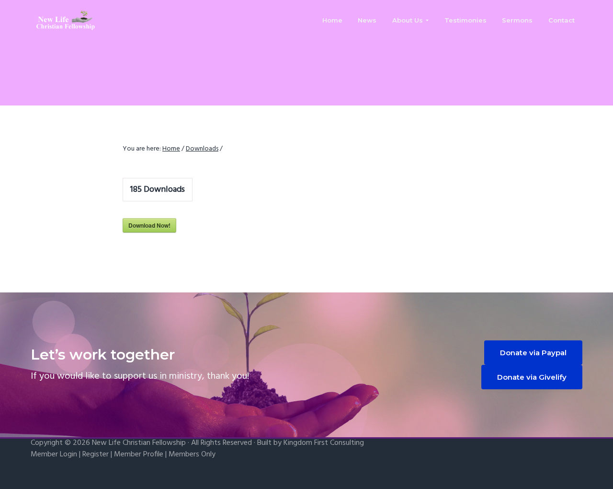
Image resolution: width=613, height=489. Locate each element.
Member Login (54, 454)
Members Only (192, 454)
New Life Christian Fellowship (139, 443)
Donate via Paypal (533, 352)
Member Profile (138, 454)
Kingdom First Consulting (324, 443)
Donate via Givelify (532, 377)
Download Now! (149, 225)
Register (95, 454)
